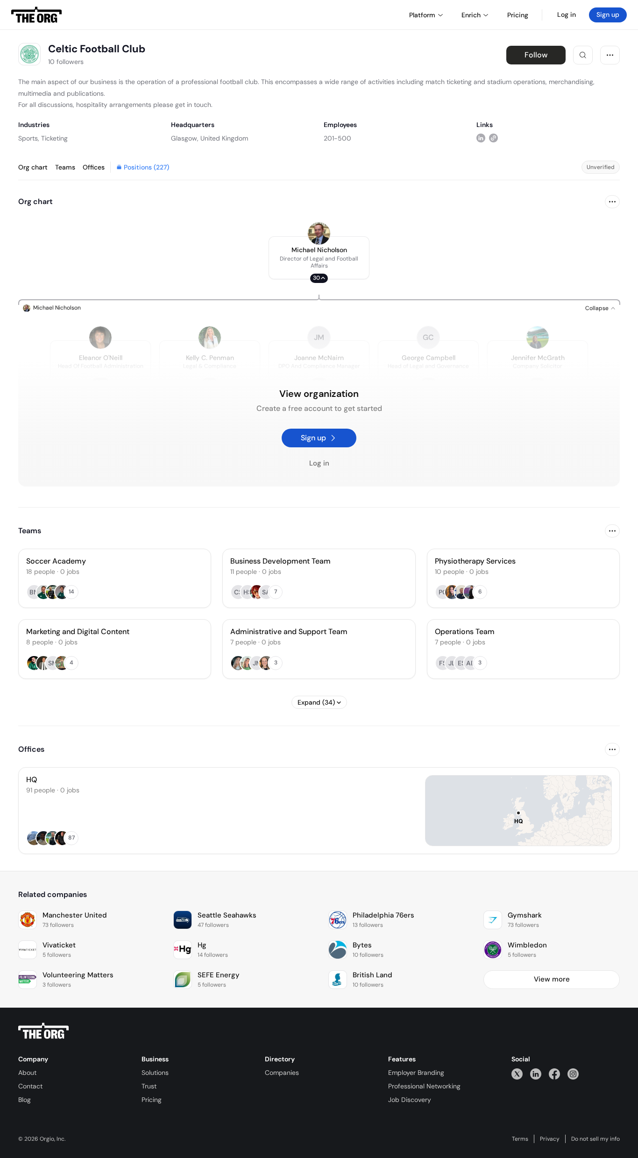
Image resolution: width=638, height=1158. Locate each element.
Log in (566, 14)
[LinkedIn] (535, 1074)
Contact (30, 1086)
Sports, (28, 138)
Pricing (152, 1099)
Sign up (607, 14)
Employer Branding (416, 1072)
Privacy (550, 1139)
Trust (149, 1086)
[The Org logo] (43, 1031)
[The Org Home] (36, 15)
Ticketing (54, 138)
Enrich (471, 15)
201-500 (337, 138)
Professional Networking (424, 1086)
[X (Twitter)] (517, 1074)
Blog (24, 1099)
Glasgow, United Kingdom (209, 138)
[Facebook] (554, 1074)
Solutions (155, 1072)
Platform (422, 15)
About (27, 1072)
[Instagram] (573, 1074)
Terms (520, 1139)
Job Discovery (409, 1099)
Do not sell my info (595, 1139)
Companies (282, 1072)
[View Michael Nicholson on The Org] (319, 233)
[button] (319, 257)
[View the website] (493, 138)
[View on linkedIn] (480, 138)
